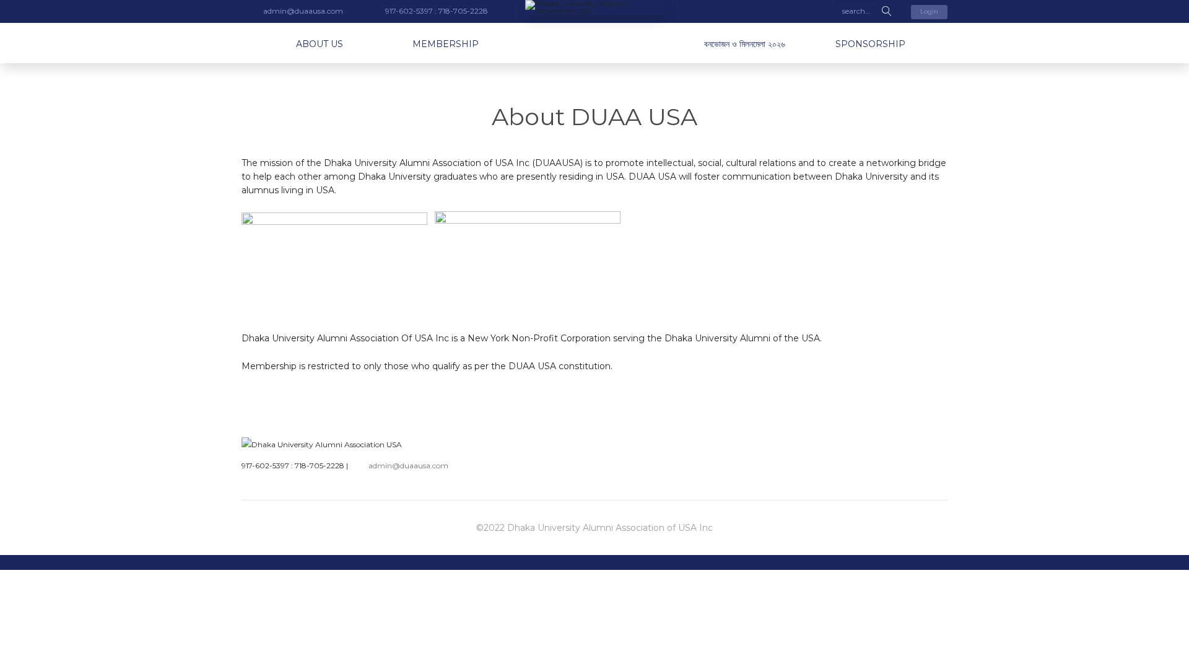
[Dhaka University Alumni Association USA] (594, 7)
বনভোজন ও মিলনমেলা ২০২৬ (744, 44)
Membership (445, 44)
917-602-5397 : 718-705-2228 (293, 465)
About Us (319, 44)
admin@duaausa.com (408, 465)
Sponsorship (870, 44)
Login (929, 11)
